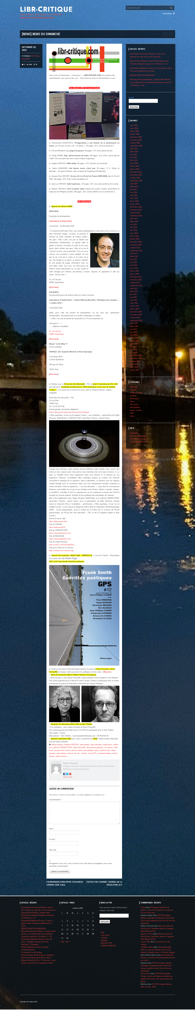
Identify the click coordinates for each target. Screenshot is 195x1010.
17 (67, 930)
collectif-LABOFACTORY (62, 747)
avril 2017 (133, 347)
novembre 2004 (136, 358)
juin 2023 (133, 224)
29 (93, 934)
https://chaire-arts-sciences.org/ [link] (61, 551)
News (24, 59)
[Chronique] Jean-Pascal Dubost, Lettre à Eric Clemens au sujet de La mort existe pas (157, 910)
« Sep (62, 942)
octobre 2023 (135, 213)
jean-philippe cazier (91, 750)
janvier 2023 (134, 239)
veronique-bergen (104, 753)
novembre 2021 (136, 280)
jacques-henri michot (62, 750)
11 (72, 925)
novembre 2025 (136, 140)
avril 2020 (133, 335)
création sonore (136, 393)
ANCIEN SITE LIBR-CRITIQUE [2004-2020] (37, 18)
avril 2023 (133, 230)
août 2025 (134, 149)
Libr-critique (46, 9)
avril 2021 (133, 300)
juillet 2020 (134, 326)
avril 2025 (133, 160)
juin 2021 (133, 294)
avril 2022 (133, 265)
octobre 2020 (135, 318)
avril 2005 (133, 353)
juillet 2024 (134, 187)
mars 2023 (134, 233)
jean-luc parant (77, 750)
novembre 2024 (136, 175)
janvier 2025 (134, 169)
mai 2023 (133, 227)
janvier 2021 (134, 309)
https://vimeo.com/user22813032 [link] (61, 545)
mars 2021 (134, 303)
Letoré (143, 907)
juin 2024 (133, 189)
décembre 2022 (136, 242)
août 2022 (134, 254)
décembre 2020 (136, 312)
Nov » (68, 942)
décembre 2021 (136, 277)
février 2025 (134, 166)
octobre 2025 (135, 143)
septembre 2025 (136, 146)
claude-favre (107, 745)
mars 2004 (134, 367)
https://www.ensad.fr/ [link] (57, 527)
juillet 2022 (134, 256)
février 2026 (134, 131)
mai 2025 (133, 157)
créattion (104, 938)
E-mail (52, 839)
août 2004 (134, 364)
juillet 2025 (134, 152)
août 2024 (134, 184)
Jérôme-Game (104, 750)
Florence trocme (147, 934)
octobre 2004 (135, 361)
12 (78, 925)
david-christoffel (79, 747)
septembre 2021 (136, 286)
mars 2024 (134, 198)
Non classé (134, 404)
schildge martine (147, 947)
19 (78, 930)
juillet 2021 (134, 291)
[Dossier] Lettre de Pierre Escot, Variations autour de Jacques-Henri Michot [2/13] (157, 928)
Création (133, 390)
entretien (133, 396)
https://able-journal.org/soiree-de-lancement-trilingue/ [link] (69, 412)
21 (88, 930)
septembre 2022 (136, 251)
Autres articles (67, 777)
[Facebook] (173, 13)
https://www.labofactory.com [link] (60, 533)
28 (88, 934)
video (132, 416)
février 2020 (134, 341)
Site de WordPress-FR (138, 442)
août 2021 (134, 288)
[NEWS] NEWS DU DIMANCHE (142, 75)
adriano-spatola (57, 745)
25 (72, 934)
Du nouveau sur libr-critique (31, 952)
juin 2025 (133, 155)
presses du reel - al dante (77, 753)
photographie (135, 407)
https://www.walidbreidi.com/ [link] (60, 539)
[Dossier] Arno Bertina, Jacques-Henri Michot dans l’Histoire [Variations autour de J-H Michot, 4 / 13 (37, 915)
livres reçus (35, 56)
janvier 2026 (134, 134)
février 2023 (134, 236)
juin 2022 (133, 259)
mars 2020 (134, 338)
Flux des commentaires (139, 439)
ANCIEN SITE (106, 943)
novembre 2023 (136, 210)
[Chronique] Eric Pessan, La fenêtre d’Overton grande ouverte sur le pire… (158, 957)
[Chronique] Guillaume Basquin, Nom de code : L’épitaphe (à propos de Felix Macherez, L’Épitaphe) (36, 941)
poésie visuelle (135, 410)
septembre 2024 (136, 181)
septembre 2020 (136, 320)
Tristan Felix (145, 942)
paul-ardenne (61, 753)
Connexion (134, 433)
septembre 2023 (136, 216)
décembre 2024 (136, 172)
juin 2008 (133, 350)
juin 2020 (133, 329)
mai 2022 (133, 262)
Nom (51, 829)
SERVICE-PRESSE (108, 946)
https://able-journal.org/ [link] (58, 521)
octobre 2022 (135, 248)
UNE (28, 59)
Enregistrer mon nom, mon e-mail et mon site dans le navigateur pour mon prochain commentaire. (80, 864)
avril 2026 (133, 125)
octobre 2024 (135, 178)
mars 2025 (134, 163)
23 (62, 934)
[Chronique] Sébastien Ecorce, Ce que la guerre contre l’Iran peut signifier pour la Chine (37, 923)
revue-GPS (92, 753)
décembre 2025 (136, 137)
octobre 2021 (135, 283)
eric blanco (108, 747)
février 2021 (134, 306)
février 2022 (134, 271)
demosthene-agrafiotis (94, 747)
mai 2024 (133, 192)
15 (93, 925)
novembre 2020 (136, 315)
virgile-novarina (61, 756)
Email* (131, 97)
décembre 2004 (136, 355)
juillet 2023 (134, 221)
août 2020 (134, 323)
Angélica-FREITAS (71, 745)
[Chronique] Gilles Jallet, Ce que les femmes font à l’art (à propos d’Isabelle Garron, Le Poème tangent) (158, 949)
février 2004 (134, 370)
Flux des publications (138, 436)
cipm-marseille (95, 745)
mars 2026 (134, 128)
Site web (52, 850)
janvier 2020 (134, 344)
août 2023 (134, 219)
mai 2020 (133, 332)
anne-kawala (84, 745)
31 (67, 938)
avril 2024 (133, 195)
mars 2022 (134, 268)
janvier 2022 (134, 274)
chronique (133, 387)
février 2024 (134, 201)
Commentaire (55, 799)
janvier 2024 (134, 204)
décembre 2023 (136, 207)
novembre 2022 (136, 245)
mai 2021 (133, 297)
